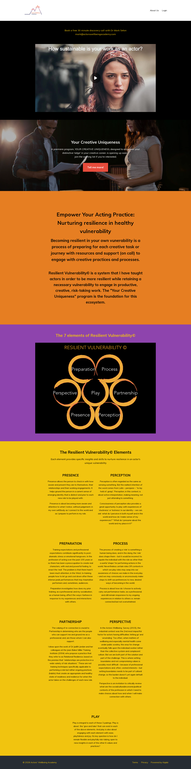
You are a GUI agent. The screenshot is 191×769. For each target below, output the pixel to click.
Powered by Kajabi (159, 762)
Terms (135, 762)
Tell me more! (95, 167)
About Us (154, 10)
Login (164, 10)
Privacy (144, 762)
